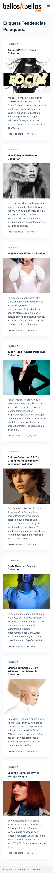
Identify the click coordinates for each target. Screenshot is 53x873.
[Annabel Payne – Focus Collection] (26, 75)
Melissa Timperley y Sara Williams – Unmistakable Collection (22, 671)
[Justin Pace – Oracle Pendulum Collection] (26, 377)
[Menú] (48, 6)
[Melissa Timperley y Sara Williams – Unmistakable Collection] (26, 696)
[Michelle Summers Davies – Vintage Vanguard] (26, 798)
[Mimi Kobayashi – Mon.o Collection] (26, 181)
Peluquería (12, 44)
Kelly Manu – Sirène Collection (26, 253)
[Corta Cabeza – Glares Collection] (26, 591)
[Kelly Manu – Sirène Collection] (26, 275)
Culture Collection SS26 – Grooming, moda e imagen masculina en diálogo (23, 461)
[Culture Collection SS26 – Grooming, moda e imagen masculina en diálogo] (26, 486)
